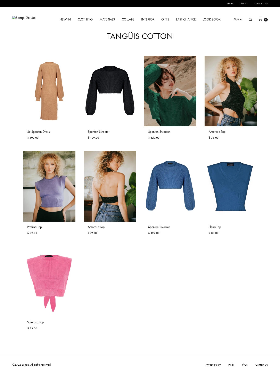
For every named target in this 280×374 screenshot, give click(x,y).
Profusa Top (34, 227)
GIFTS (165, 19)
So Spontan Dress (38, 132)
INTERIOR (147, 19)
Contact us (261, 3)
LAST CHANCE (186, 19)
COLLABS (128, 19)
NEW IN (65, 19)
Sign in (238, 19)
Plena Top (215, 227)
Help (231, 364)
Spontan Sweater (98, 132)
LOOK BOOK (212, 19)
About (230, 3)
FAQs (244, 364)
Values (244, 3)
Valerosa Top (35, 322)
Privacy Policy (213, 364)
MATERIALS (107, 19)
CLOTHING (85, 19)
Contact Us (261, 364)
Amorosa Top (217, 132)
